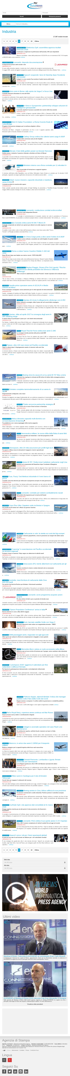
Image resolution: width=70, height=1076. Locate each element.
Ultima (37, 41)
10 (31, 41)
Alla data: (6, 865)
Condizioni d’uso (34, 1050)
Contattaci (21, 1050)
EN (4, 1060)
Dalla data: (7, 859)
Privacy (27, 1050)
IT (9, 1060)
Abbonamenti (15, 1050)
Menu (8, 24)
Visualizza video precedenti (35, 1004)
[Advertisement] (35, 200)
